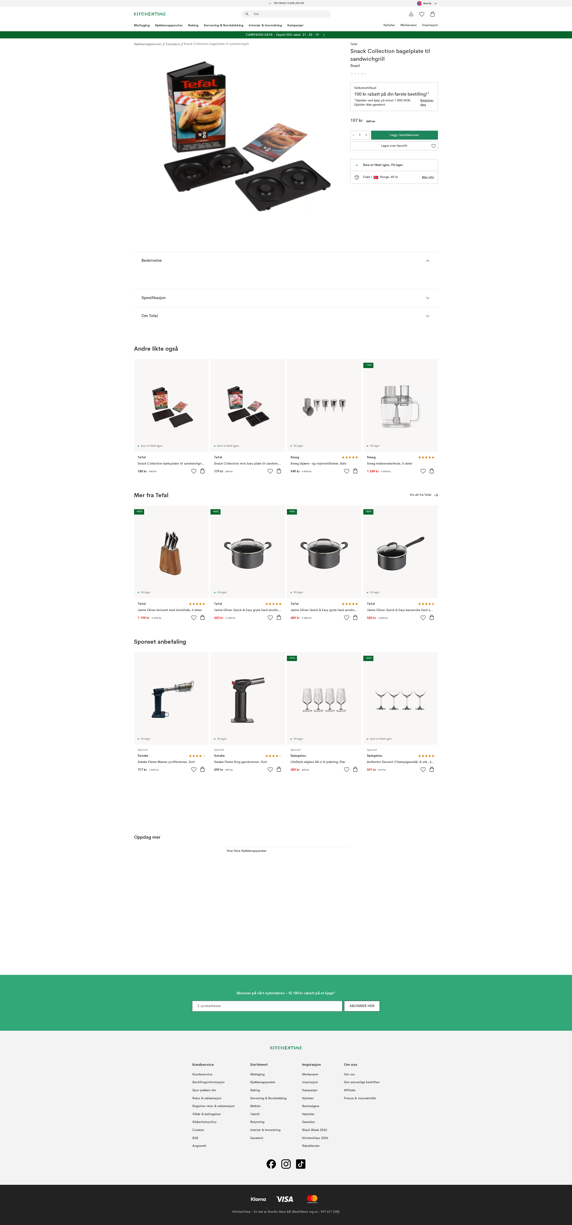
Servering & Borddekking (223, 25)
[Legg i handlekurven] (202, 470)
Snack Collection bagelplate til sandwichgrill (216, 44)
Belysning (257, 1122)
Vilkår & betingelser (206, 1114)
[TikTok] (300, 1164)
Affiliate (349, 1090)
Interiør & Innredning (265, 25)
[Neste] (333, 137)
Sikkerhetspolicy (204, 1122)
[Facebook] (271, 1164)
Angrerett (199, 1146)
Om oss (349, 1074)
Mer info (428, 177)
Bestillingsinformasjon (208, 1082)
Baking (193, 25)
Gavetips (308, 1122)
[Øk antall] (366, 135)
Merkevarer (408, 25)
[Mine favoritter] (421, 14)
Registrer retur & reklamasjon (213, 1106)
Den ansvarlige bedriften (362, 1082)
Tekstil (255, 1114)
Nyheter (389, 25)
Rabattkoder (311, 1146)
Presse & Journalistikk (360, 1098)
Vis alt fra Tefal (420, 494)
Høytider (308, 1114)
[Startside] (149, 14)
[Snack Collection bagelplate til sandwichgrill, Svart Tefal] (241, 136)
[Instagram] (286, 1164)
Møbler (255, 1106)
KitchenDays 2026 (315, 1138)
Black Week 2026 (314, 1130)
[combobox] (427, 3)
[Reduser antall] (353, 135)
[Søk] (247, 14)
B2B (195, 1138)
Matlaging (142, 25)
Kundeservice (202, 1074)
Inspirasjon (430, 25)
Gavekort (256, 1138)
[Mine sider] (411, 14)
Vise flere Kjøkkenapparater (247, 850)
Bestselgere (310, 1106)
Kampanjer (295, 25)
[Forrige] (149, 137)
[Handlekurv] (432, 14)
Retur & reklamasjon (206, 1098)
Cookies (198, 1130)
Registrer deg (426, 103)
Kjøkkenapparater (169, 25)
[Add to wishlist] (194, 471)
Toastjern (172, 44)
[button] (358, 73)
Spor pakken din (204, 1090)
